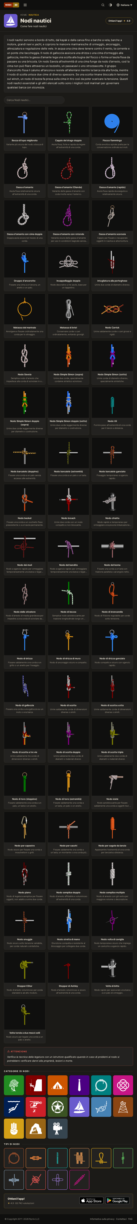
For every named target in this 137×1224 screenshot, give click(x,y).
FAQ (130, 1219)
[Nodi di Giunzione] (36, 1180)
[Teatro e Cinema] (58, 1128)
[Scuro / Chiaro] (110, 5)
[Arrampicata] (36, 1085)
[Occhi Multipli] (58, 1180)
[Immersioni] (14, 1107)
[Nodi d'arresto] (123, 1158)
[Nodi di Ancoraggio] (14, 1180)
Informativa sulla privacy (102, 1219)
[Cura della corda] (101, 1085)
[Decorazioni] (123, 1085)
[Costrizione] (36, 1158)
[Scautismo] (14, 1128)
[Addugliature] (14, 1158)
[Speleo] (36, 1128)
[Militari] (58, 1107)
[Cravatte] (79, 1085)
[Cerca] (103, 5)
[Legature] (79, 1158)
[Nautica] (79, 1107)
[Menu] (25, 5)
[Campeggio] (58, 1085)
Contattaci (121, 1219)
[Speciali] (79, 1180)
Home (23, 15)
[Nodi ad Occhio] (101, 1158)
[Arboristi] (14, 1085)
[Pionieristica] (123, 1107)
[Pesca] (101, 1107)
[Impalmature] (58, 1158)
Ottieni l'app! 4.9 (119, 21)
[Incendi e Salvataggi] (36, 1107)
